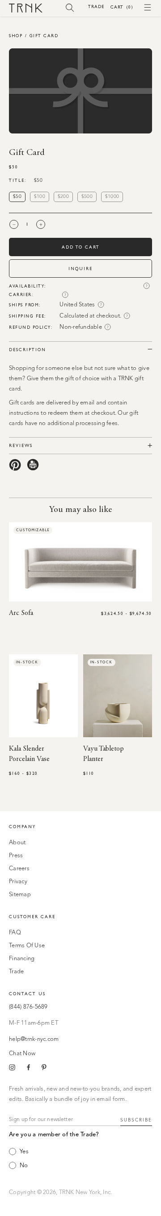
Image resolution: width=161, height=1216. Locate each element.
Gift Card (44, 35)
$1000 (112, 196)
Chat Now (22, 1054)
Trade (96, 6)
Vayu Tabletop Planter (103, 754)
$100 (39, 196)
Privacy (18, 882)
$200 (63, 196)
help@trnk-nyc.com (34, 1039)
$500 (87, 196)
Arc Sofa (21, 613)
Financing (21, 959)
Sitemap (20, 895)
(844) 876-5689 (28, 1007)
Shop (15, 35)
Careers (19, 869)
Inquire (80, 268)
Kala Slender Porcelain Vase (29, 754)
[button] (70, 7)
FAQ (15, 933)
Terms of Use (27, 946)
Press (16, 856)
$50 (17, 196)
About (17, 843)
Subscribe (136, 1120)
